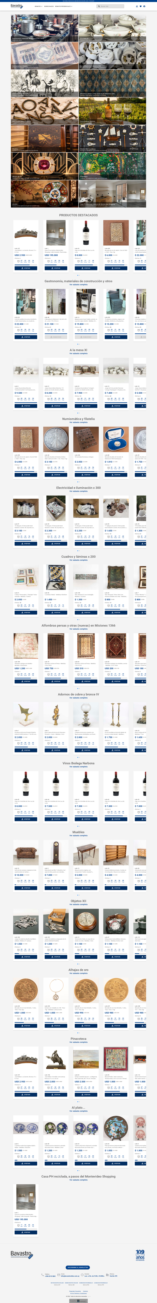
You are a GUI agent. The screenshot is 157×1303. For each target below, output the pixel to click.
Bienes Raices (49, 6)
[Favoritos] (140, 6)
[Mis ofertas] (137, 6)
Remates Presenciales (63, 6)
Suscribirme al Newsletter (78, 1267)
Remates (38, 6)
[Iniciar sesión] (144, 6)
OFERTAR (27, 268)
